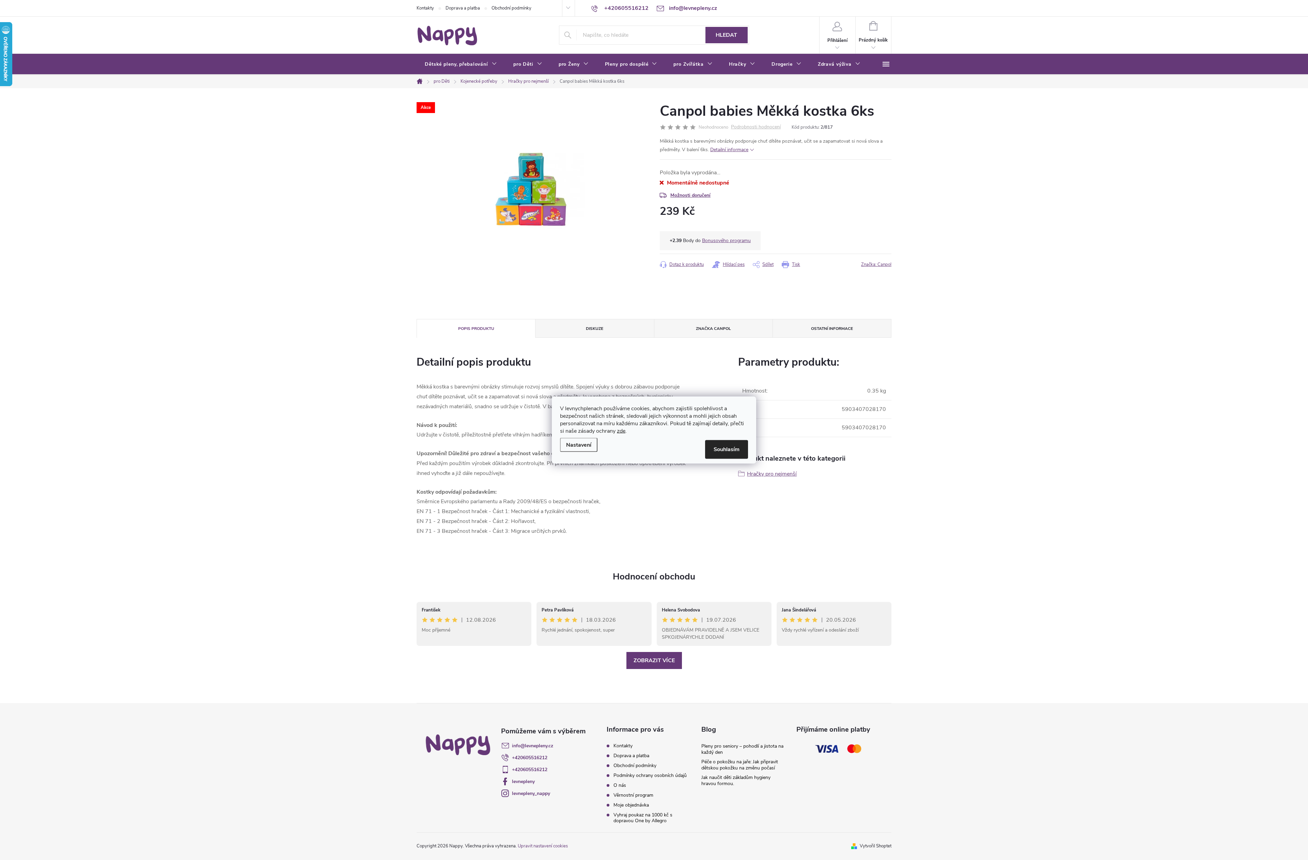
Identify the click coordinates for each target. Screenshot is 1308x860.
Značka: (876, 264)
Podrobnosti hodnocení (756, 127)
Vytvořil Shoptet (875, 846)
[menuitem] (461, 64)
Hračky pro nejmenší (772, 474)
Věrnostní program (633, 795)
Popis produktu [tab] (476, 328)
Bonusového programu (726, 240)
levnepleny (523, 781)
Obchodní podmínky (511, 8)
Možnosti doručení (690, 195)
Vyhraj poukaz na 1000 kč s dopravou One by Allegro (642, 818)
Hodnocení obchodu (654, 577)
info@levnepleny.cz (532, 746)
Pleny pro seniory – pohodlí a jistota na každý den (742, 749)
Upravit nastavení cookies (543, 846)
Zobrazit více (654, 660)
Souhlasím (726, 449)
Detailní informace (729, 149)
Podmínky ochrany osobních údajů (650, 775)
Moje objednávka (631, 805)
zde (621, 431)
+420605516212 (529, 757)
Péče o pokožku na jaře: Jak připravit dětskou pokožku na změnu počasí (739, 765)
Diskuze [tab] (594, 328)
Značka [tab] (713, 328)
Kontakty (425, 8)
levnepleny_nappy (531, 793)
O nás (619, 785)
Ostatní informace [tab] (832, 328)
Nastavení (578, 445)
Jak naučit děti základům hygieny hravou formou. (735, 780)
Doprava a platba (463, 8)
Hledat (726, 35)
